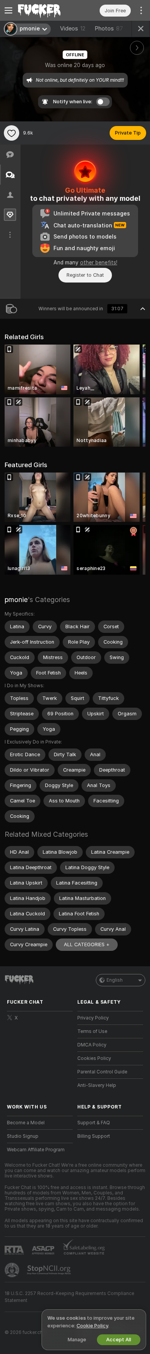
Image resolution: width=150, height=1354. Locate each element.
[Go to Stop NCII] (49, 1270)
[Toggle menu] (8, 10)
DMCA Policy (92, 1045)
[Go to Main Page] (46, 10)
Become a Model (26, 1122)
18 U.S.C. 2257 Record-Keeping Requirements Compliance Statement (69, 1297)
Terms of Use (92, 1031)
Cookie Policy (92, 1326)
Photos (109, 28)
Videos (72, 28)
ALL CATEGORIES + (87, 944)
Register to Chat (85, 275)
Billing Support (93, 1136)
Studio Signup (22, 1136)
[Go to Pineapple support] (13, 1270)
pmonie (16, 599)
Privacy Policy (93, 1018)
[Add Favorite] (11, 133)
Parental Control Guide (102, 1072)
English (115, 980)
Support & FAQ (93, 1122)
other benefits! (98, 262)
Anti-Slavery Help (96, 1085)
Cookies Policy (94, 1058)
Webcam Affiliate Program (36, 1149)
